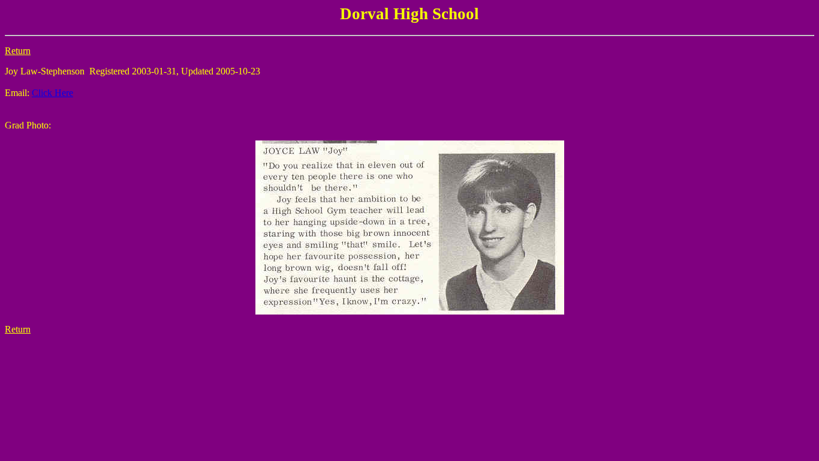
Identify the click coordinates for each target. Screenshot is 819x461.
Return (18, 51)
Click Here (52, 93)
